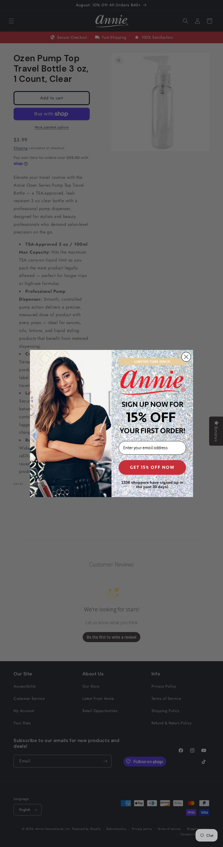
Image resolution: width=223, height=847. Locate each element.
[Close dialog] (186, 357)
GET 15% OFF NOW (152, 467)
